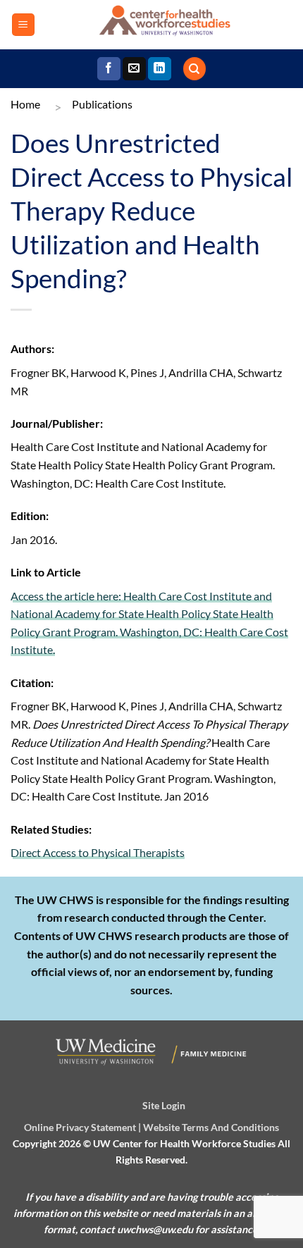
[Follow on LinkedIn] (159, 69)
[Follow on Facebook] (108, 69)
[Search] (194, 68)
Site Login (163, 1105)
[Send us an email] (134, 69)
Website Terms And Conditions (211, 1127)
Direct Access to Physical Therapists (98, 852)
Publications (102, 104)
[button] (23, 25)
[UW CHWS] (164, 24)
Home (25, 104)
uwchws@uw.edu (155, 1229)
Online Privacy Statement (80, 1127)
